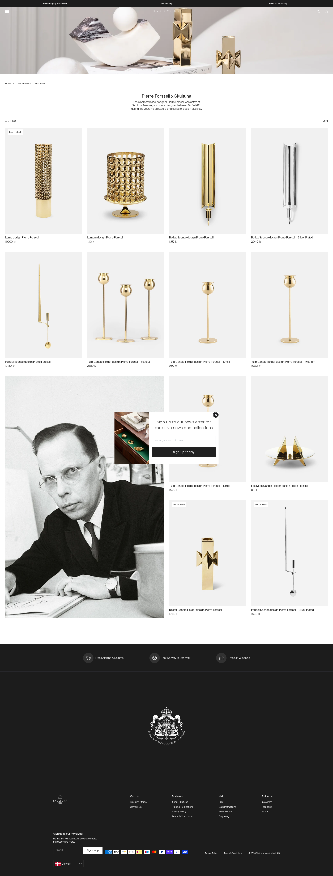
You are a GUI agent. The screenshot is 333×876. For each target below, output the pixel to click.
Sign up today (184, 452)
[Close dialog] (216, 415)
